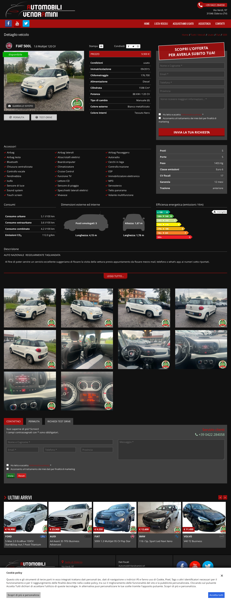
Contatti (220, 23)
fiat (218, 34)
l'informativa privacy (191, 114)
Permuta (18, 117)
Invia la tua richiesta (192, 132)
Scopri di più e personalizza (23, 595)
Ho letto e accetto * (183, 114)
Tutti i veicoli (198, 34)
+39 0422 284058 (211, 434)
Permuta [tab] (34, 421)
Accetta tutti (216, 595)
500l (224, 34)
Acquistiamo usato (183, 23)
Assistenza (205, 23)
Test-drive (45, 117)
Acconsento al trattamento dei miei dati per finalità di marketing (43, 469)
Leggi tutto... (115, 276)
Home (147, 23)
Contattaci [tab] (13, 421)
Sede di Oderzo (73, 562)
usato (210, 34)
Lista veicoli (161, 23)
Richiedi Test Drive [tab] (59, 421)
